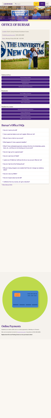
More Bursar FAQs (7, 184)
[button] (47, 3)
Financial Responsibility (25, 77)
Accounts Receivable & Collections (25, 109)
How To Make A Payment (25, 93)
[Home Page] (8, 4)
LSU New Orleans (13, 20)
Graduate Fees (25, 83)
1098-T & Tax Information (25, 118)
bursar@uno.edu (11, 35)
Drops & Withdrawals (25, 112)
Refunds (25, 96)
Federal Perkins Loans (25, 115)
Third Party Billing (25, 99)
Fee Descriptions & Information (25, 86)
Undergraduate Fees (25, 80)
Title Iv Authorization (25, 102)
